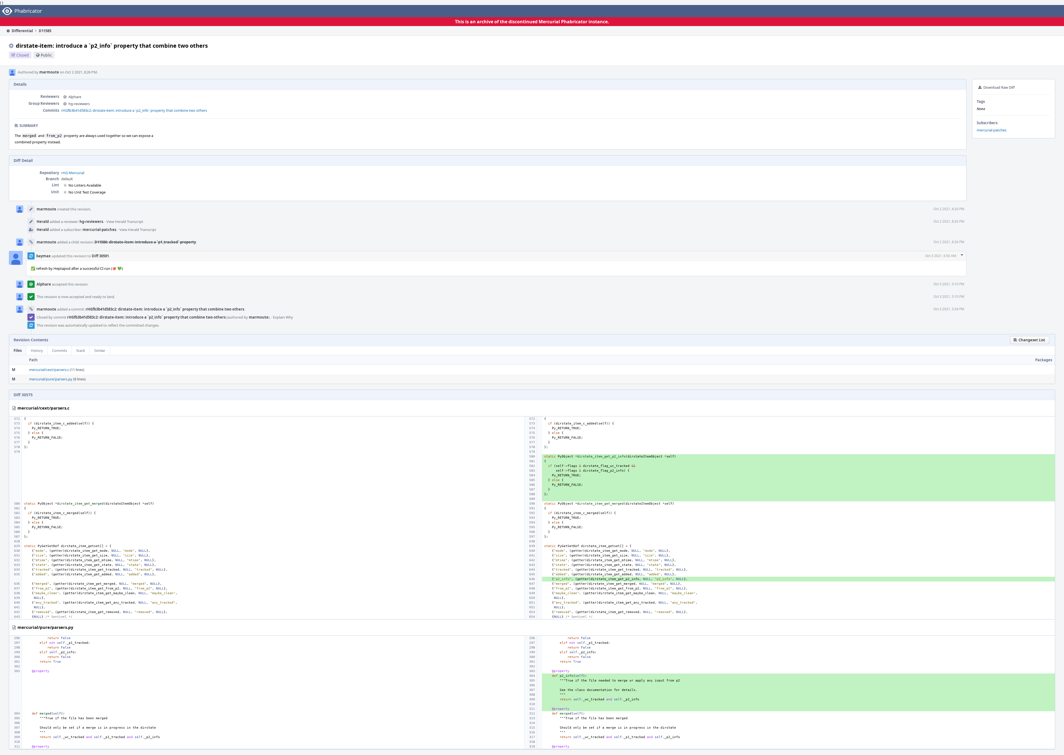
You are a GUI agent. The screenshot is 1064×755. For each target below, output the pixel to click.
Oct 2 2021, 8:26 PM (948, 209)
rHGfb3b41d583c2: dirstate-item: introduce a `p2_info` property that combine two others (134, 110)
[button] (1029, 340)
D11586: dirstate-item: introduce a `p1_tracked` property (145, 242)
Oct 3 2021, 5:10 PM (948, 284)
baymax (43, 255)
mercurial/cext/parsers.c (49, 369)
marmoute (49, 72)
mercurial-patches (991, 130)
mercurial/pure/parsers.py (50, 379)
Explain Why (283, 317)
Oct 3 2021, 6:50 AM (940, 255)
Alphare (74, 96)
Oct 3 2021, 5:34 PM (948, 309)
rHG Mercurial (72, 172)
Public (46, 55)
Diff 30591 (100, 255)
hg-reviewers (79, 103)
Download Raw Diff (999, 87)
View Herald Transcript (124, 221)
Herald (43, 221)
